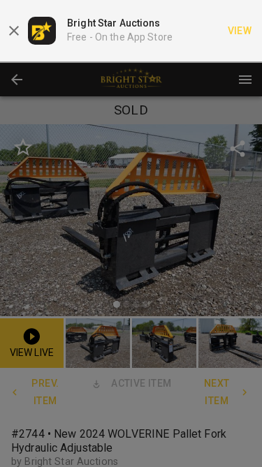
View (240, 30)
